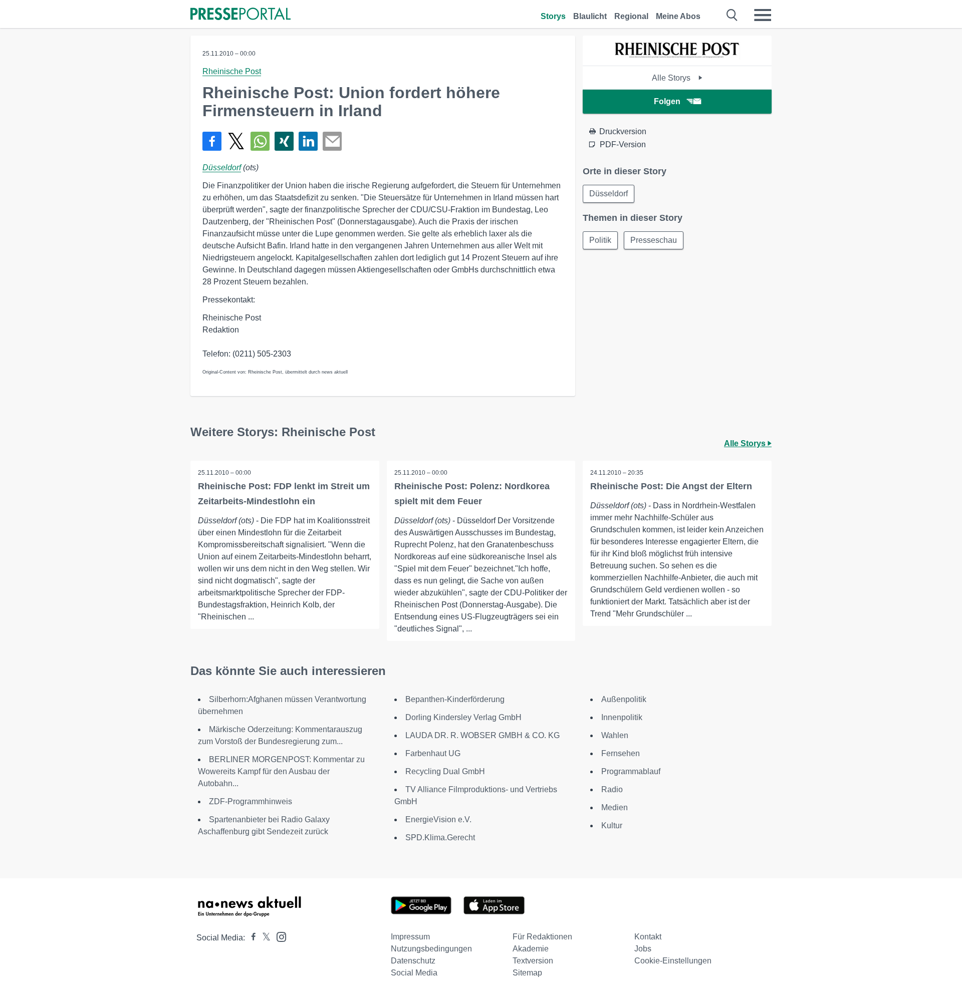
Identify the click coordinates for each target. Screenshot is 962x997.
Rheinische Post (231, 71)
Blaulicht (590, 16)
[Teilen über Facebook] (211, 141)
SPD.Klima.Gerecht (440, 837)
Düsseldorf (221, 167)
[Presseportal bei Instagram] (278, 936)
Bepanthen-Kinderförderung (455, 699)
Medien (614, 807)
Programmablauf (630, 771)
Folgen (667, 101)
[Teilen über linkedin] (308, 141)
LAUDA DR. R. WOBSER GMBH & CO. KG (482, 735)
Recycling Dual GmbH (445, 771)
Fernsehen (620, 753)
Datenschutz (413, 960)
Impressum (410, 936)
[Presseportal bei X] (263, 937)
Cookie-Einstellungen (672, 960)
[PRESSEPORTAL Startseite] (240, 15)
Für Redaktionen (542, 936)
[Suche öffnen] (732, 15)
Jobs (642, 948)
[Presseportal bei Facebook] (250, 937)
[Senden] (332, 141)
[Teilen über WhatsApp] (260, 141)
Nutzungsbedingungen (431, 948)
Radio (612, 789)
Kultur (611, 825)
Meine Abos (678, 16)
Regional (631, 16)
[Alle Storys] (677, 57)
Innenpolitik (621, 717)
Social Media (414, 972)
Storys (553, 16)
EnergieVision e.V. (438, 819)
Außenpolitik (623, 699)
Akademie (531, 948)
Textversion (533, 960)
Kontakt (647, 936)
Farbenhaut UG (432, 753)
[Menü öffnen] (763, 15)
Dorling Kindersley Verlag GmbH (463, 717)
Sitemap (527, 972)
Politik (600, 240)
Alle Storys (672, 78)
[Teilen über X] (236, 141)
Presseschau (653, 240)
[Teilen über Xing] (284, 141)
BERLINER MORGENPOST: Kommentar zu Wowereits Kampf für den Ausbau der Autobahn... (281, 771)
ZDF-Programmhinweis (250, 801)
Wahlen (614, 735)
